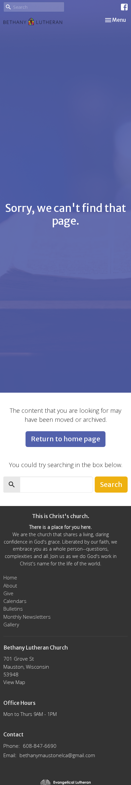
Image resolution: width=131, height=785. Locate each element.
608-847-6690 (39, 745)
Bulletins (13, 608)
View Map (14, 682)
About (10, 585)
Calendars (15, 601)
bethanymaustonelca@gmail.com (57, 755)
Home (10, 577)
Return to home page (65, 439)
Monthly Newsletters (27, 616)
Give (8, 593)
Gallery (11, 624)
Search (111, 484)
